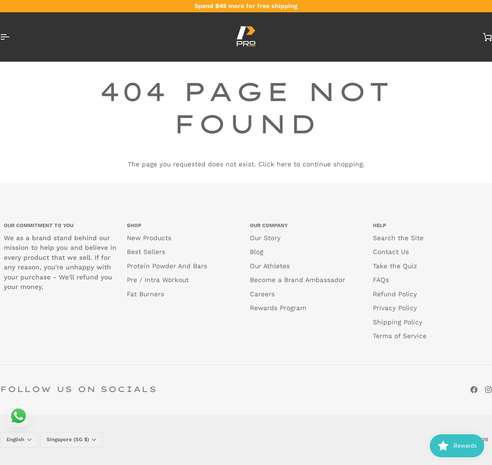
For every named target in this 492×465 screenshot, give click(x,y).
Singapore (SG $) (68, 439)
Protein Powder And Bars (167, 266)
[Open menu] (11, 36)
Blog (256, 252)
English (15, 439)
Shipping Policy (397, 322)
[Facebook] (473, 389)
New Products (149, 238)
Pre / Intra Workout (158, 280)
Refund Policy (395, 294)
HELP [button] (379, 225)
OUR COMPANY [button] (269, 225)
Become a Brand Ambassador (297, 280)
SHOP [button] (134, 225)
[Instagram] (488, 389)
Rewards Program (278, 308)
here (284, 164)
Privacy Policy (395, 308)
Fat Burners (145, 294)
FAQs (381, 280)
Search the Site (398, 238)
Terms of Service (400, 336)
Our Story (265, 238)
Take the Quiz (395, 266)
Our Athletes (270, 266)
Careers (262, 294)
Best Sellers (146, 252)
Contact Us (391, 252)
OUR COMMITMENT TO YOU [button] (38, 225)
